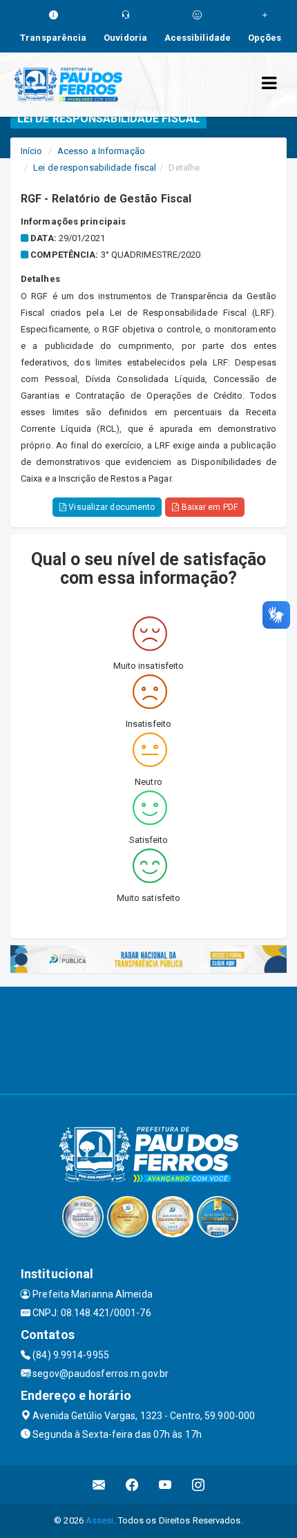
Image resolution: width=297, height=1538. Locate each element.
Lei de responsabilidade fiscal (94, 167)
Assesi (100, 1520)
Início (32, 151)
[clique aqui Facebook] (132, 1484)
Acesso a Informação (101, 151)
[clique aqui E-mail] (99, 1484)
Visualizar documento (110, 507)
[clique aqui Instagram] (198, 1484)
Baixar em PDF (208, 507)
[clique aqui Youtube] (165, 1484)
